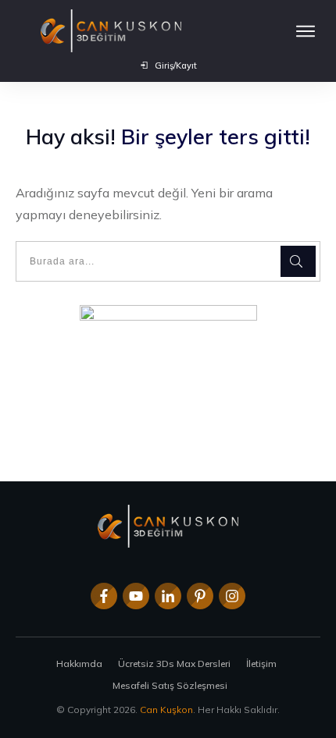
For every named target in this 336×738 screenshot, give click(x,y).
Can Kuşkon (166, 709)
